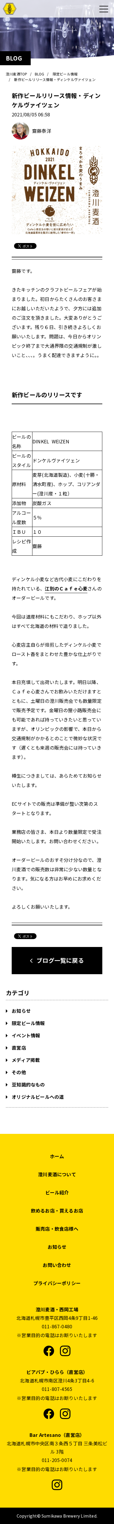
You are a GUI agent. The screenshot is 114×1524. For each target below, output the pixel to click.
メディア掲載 (25, 1059)
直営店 (18, 1047)
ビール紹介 (57, 1192)
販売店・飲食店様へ (57, 1228)
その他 (18, 1072)
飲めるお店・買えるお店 (57, 1210)
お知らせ (21, 1010)
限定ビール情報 (28, 1023)
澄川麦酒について (57, 1174)
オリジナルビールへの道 (37, 1096)
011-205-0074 (57, 1459)
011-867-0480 (57, 1326)
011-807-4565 (57, 1388)
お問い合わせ (57, 1264)
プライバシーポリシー (57, 1283)
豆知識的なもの (28, 1084)
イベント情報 (25, 1035)
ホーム (57, 1156)
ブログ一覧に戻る (60, 960)
